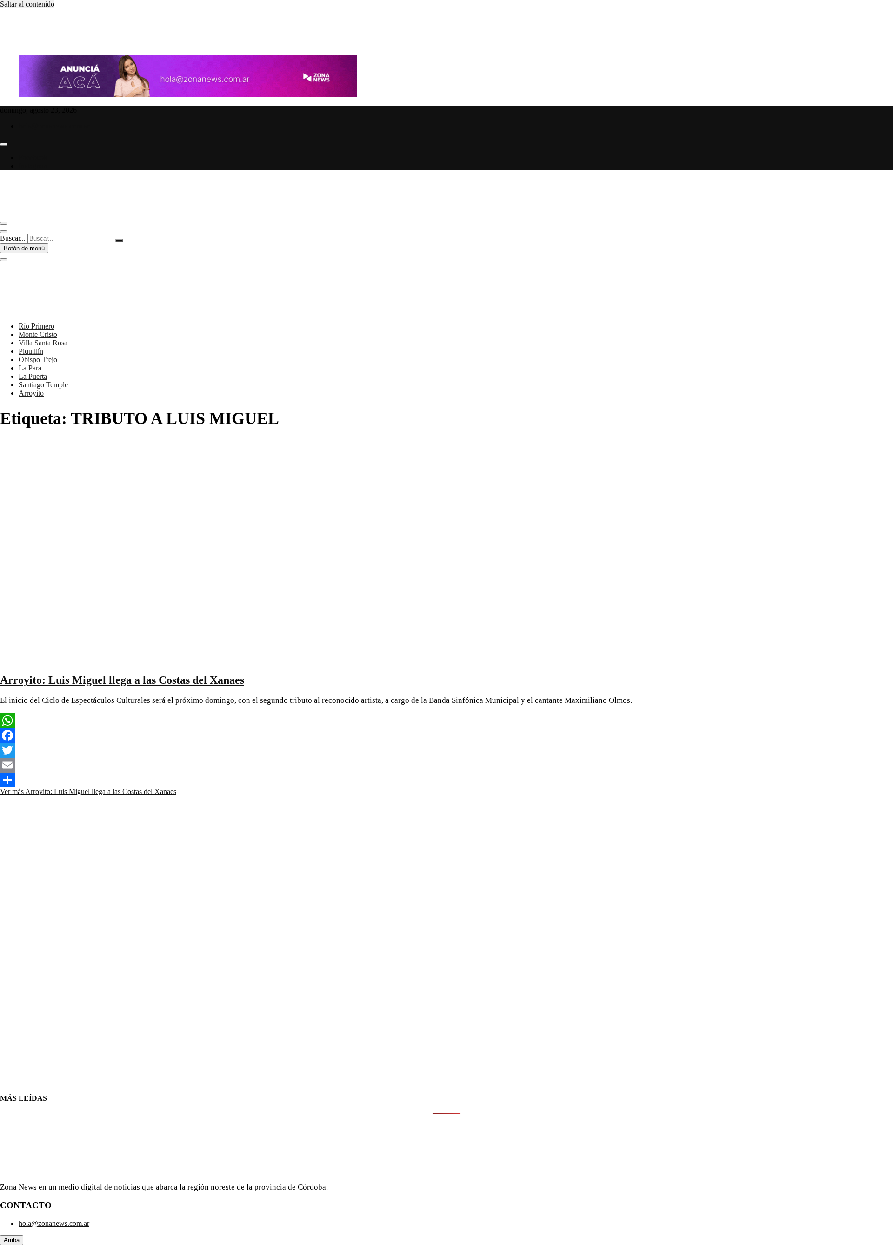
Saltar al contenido (27, 4)
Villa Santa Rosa (43, 343)
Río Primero (36, 326)
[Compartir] (446, 780)
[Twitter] (446, 750)
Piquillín (31, 351)
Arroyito (31, 393)
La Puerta (33, 376)
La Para (30, 368)
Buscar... (13, 238)
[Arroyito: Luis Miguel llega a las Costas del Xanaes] (209, 660)
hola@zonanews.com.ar (54, 126)
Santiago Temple (43, 385)
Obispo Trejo (38, 359)
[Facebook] (446, 735)
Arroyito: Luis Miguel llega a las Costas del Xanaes (122, 680)
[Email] (446, 765)
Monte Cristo (38, 334)
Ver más (88, 791)
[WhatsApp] (446, 720)
